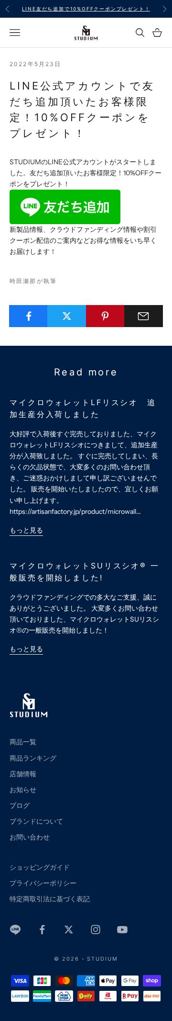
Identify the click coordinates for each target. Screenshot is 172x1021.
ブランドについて (36, 821)
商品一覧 (23, 741)
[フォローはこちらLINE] (15, 929)
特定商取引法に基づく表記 (50, 899)
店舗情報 (23, 774)
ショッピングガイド (40, 867)
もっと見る (26, 530)
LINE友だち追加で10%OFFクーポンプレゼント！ (86, 8)
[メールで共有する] (143, 316)
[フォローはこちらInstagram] (95, 929)
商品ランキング (33, 758)
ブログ (20, 805)
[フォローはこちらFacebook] (42, 929)
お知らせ (23, 789)
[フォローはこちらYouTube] (122, 929)
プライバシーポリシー (43, 883)
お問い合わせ (30, 837)
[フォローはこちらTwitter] (69, 929)
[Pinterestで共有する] (105, 316)
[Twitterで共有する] (67, 316)
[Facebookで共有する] (28, 316)
